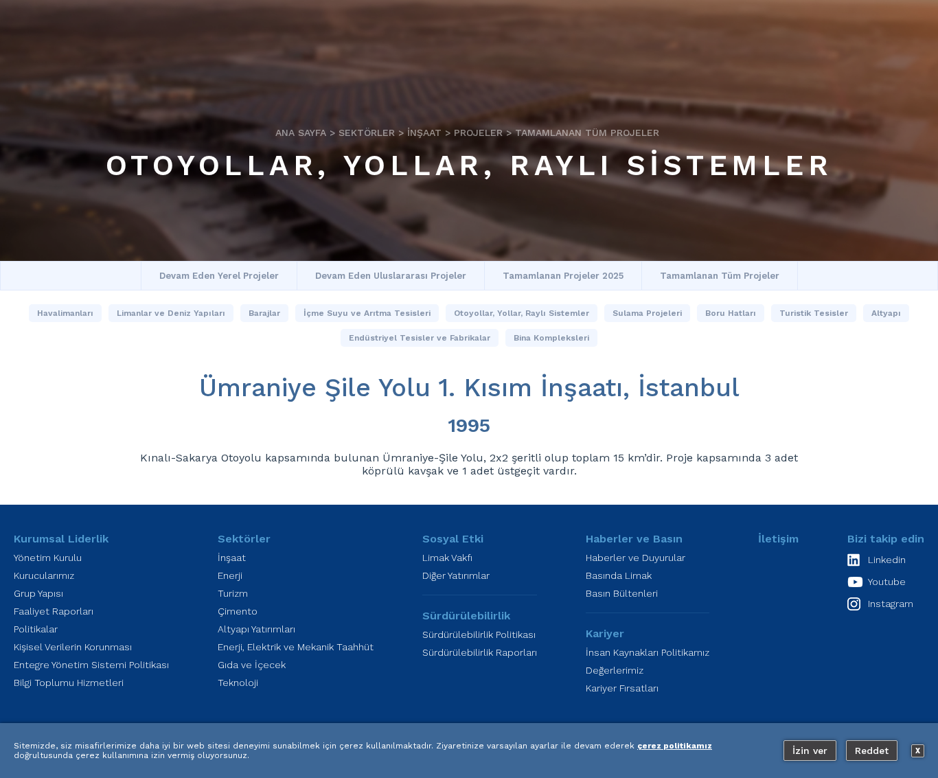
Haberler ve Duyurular (635, 557)
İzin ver (809, 750)
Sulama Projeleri (647, 313)
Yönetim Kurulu (48, 557)
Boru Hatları (730, 313)
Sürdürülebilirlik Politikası (479, 634)
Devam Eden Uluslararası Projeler (390, 276)
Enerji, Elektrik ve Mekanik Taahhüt (296, 646)
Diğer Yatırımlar (456, 575)
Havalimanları (65, 313)
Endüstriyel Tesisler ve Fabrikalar (419, 338)
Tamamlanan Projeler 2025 (563, 276)
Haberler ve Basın (634, 538)
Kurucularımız (44, 575)
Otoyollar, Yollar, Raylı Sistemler (469, 165)
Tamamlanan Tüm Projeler (587, 132)
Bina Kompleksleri (551, 338)
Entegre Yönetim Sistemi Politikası (91, 664)
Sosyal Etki (452, 538)
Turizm (233, 593)
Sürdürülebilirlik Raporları (479, 652)
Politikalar (36, 628)
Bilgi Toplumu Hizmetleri (69, 682)
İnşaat (424, 132)
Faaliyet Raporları (53, 611)
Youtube (887, 581)
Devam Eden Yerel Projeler (219, 276)
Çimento (238, 611)
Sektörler (367, 132)
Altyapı (886, 313)
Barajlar (264, 313)
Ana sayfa (300, 132)
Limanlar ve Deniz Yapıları (171, 313)
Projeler (478, 132)
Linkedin (887, 559)
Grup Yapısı (38, 593)
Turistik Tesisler (813, 313)
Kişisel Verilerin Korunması (73, 646)
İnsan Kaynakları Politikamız (647, 652)
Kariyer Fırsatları (622, 688)
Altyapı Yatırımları (256, 628)
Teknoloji (238, 682)
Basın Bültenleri (622, 593)
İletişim (778, 538)
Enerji (230, 575)
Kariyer (605, 633)
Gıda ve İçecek (252, 664)
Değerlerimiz (614, 670)
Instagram (890, 603)
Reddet (872, 750)
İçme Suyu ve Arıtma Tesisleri (367, 313)
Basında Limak (619, 575)
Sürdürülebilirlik (466, 615)
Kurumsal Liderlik (61, 538)
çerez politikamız (674, 746)
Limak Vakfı (447, 557)
